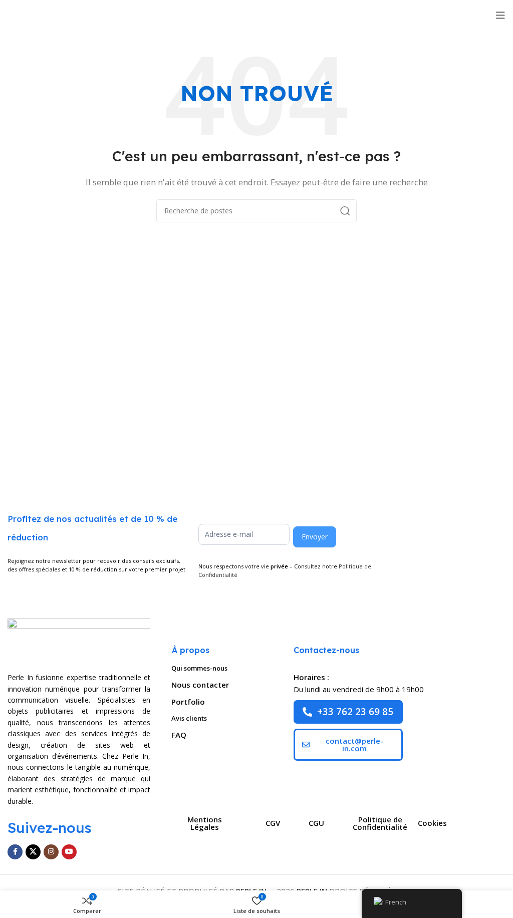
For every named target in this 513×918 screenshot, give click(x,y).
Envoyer (315, 536)
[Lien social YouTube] (69, 851)
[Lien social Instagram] (51, 851)
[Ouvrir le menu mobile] (500, 15)
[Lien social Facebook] (15, 851)
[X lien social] (33, 851)
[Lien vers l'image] (79, 639)
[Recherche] (345, 210)
